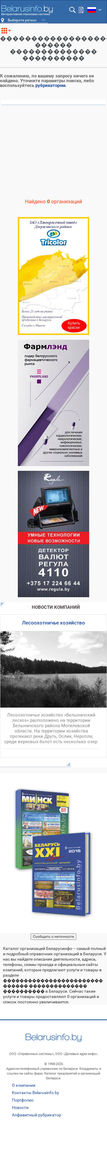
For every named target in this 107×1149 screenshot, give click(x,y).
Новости (20, 1107)
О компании (23, 1085)
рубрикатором (50, 85)
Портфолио (23, 1100)
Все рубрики (8, 33)
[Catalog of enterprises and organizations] (27, 10)
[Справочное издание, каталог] (53, 853)
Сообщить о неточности (53, 937)
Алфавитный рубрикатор (36, 1115)
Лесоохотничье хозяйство (53, 622)
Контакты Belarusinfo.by (35, 1092)
